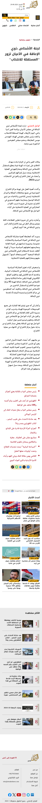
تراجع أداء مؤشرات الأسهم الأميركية (13, 517)
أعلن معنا (34, 785)
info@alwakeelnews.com (11, 781)
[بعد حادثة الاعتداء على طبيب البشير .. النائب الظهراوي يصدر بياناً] (27, 637)
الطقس (12, 25)
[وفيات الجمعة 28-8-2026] (27, 707)
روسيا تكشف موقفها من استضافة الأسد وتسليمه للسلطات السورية (12, 623)
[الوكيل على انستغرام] (24, 795)
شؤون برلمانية (24, 39)
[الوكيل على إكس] (14, 794)
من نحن (35, 769)
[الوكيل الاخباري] (33, 758)
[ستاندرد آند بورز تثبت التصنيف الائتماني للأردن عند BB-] (31, 530)
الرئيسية (36, 39)
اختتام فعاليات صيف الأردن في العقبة (12, 539)
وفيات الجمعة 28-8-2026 (12, 708)
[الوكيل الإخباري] (32, 5)
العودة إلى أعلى (8, 758)
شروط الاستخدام (32, 781)
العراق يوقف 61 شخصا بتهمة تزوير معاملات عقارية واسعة (31, 585)
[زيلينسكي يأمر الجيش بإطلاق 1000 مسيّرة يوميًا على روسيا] (11, 575)
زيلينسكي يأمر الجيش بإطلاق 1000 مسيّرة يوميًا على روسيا (12, 585)
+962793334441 (14, 773)
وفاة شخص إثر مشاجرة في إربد (31, 562)
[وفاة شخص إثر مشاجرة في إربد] (31, 553)
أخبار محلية (35, 25)
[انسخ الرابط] (6, 117)
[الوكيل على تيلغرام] (28, 795)
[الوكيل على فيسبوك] (10, 795)
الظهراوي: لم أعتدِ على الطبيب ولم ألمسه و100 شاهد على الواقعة (12, 665)
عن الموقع (34, 773)
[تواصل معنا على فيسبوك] (11, 20)
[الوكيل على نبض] (32, 794)
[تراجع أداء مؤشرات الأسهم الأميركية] (11, 508)
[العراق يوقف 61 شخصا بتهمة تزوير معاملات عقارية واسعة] (31, 575)
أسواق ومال (14, 513)
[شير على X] (17, 117)
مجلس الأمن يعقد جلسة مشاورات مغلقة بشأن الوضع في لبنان (31, 518)
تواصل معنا (34, 777)
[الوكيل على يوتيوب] (19, 794)
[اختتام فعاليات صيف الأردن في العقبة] (11, 530)
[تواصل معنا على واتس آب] (16, 20)
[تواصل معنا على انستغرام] (20, 20)
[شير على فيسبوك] (21, 117)
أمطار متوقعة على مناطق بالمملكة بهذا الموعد (13, 721)
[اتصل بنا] (7, 20)
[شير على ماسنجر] (14, 117)
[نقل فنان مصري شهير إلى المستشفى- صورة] (27, 693)
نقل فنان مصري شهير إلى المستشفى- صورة (12, 693)
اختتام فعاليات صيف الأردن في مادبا (12, 562)
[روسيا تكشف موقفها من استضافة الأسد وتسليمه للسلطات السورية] (27, 623)
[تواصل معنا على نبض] (24, 20)
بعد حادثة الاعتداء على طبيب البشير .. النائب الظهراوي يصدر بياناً (12, 637)
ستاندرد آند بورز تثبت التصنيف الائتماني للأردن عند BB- (32, 540)
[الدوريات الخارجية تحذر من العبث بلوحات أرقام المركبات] (27, 651)
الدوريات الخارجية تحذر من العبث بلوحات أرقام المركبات (12, 651)
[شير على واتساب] (10, 117)
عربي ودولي (33, 513)
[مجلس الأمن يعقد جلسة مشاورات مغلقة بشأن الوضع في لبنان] (31, 508)
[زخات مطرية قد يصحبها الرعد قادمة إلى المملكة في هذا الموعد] (27, 679)
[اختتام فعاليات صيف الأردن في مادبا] (11, 553)
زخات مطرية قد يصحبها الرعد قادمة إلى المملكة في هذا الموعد (13, 679)
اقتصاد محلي (23, 25)
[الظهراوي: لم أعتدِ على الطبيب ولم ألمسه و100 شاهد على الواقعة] (27, 665)
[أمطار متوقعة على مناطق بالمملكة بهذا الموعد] (27, 721)
